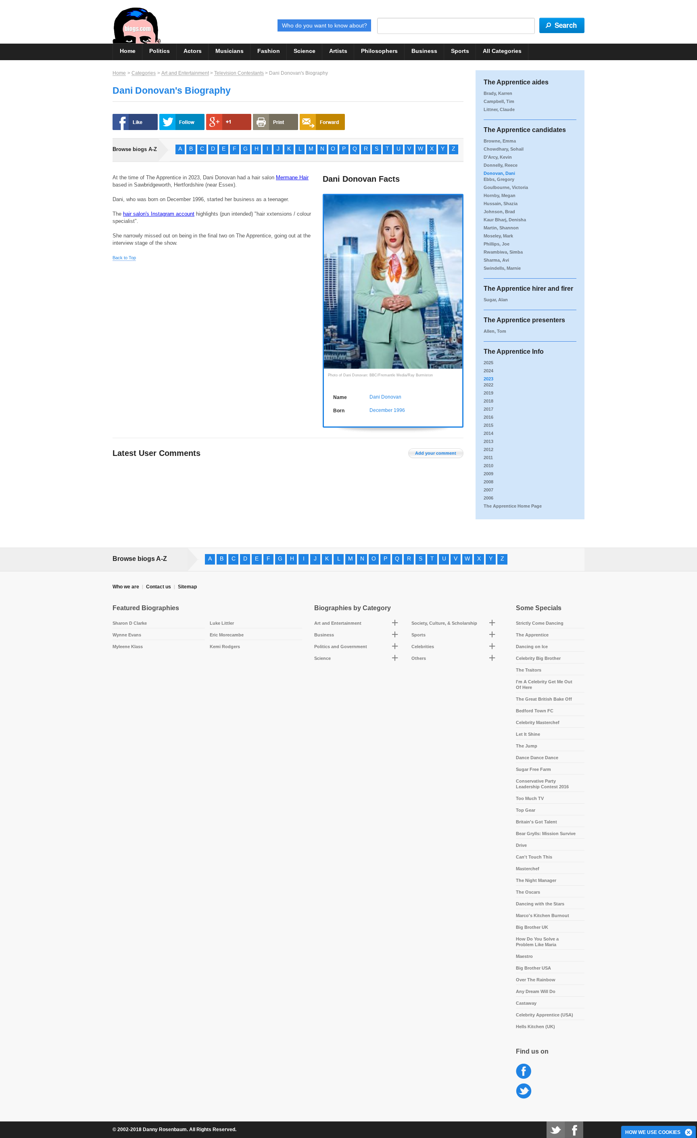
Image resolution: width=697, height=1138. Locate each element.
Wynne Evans (127, 634)
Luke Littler (222, 623)
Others (418, 658)
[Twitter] (556, 1129)
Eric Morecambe (227, 634)
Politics (159, 51)
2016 (488, 417)
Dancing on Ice (532, 646)
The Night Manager (536, 880)
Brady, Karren (498, 93)
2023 (488, 378)
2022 (488, 384)
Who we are (126, 587)
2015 (488, 425)
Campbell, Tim (499, 101)
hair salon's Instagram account (158, 214)
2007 (488, 489)
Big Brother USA (533, 968)
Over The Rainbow (535, 979)
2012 (488, 449)
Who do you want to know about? (324, 25)
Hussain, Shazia (501, 203)
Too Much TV (530, 798)
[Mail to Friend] (322, 122)
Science (304, 51)
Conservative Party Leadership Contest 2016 (542, 784)
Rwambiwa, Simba (503, 252)
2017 (488, 409)
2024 (488, 370)
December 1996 (387, 410)
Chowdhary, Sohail (504, 149)
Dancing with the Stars (540, 903)
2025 (488, 362)
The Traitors (528, 670)
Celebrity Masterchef (537, 722)
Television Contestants (239, 73)
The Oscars (528, 892)
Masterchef (527, 868)
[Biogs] (137, 25)
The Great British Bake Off (544, 699)
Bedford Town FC (534, 710)
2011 (488, 457)
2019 (488, 393)
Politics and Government (340, 646)
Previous (328, 274)
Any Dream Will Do (535, 991)
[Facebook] (574, 1129)
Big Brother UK (532, 927)
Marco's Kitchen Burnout (542, 915)
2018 (488, 401)
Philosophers (379, 51)
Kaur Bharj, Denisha (505, 219)
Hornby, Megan (499, 195)
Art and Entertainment (185, 73)
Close (689, 1133)
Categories (143, 73)
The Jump (526, 745)
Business (424, 51)
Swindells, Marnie (502, 268)
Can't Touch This (534, 857)
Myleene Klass (128, 646)
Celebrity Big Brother (538, 658)
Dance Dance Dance (537, 757)
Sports (460, 51)
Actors (193, 51)
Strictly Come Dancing (539, 623)
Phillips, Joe (496, 243)
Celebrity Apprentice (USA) (544, 1014)
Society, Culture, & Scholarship (444, 623)
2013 (488, 441)
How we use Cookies (652, 1132)
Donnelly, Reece (501, 165)
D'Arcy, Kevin (498, 157)
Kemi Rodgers (225, 646)
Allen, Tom (495, 331)
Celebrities (422, 646)
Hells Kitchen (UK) (535, 1026)
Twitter (524, 1091)
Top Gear (525, 810)
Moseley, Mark (498, 235)
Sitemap (187, 587)
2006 (488, 498)
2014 (488, 433)
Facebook (524, 1071)
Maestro (524, 956)
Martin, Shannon (501, 227)
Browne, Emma (500, 141)
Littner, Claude (499, 109)
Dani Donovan (385, 397)
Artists (338, 51)
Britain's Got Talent (536, 821)
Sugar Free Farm (533, 769)
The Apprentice (532, 634)
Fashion (268, 51)
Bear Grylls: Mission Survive (546, 833)
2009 (488, 473)
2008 (488, 481)
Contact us (158, 587)
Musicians (229, 51)
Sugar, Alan (496, 299)
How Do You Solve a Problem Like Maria (537, 941)
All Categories (502, 51)
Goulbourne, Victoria (506, 187)
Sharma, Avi (496, 260)
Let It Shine (528, 734)
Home (128, 51)
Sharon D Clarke (130, 623)
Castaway (526, 1003)
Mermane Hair (292, 177)
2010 (488, 465)
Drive (521, 845)
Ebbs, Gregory (499, 179)
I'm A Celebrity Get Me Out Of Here (544, 684)
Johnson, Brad (499, 211)
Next (458, 274)
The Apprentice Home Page (513, 506)
